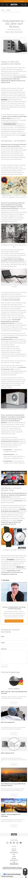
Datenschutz (14, 850)
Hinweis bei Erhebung (7, 876)
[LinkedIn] (17, 843)
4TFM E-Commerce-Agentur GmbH (18, 868)
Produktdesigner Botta (9, 124)
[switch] (25, 874)
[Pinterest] (14, 843)
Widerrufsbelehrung (14, 852)
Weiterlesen (14, 702)
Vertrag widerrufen (14, 863)
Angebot (23, 135)
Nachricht (4, 649)
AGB (14, 854)
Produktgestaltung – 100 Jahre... (12, 12)
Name (2, 636)
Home (2, 10)
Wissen (8, 10)
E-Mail (3, 642)
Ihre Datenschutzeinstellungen (13, 874)
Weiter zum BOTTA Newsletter (14, 621)
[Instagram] (11, 843)
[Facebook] (7, 843)
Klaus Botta (4, 99)
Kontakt (14, 856)
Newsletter (14, 858)
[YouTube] (20, 843)
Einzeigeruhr (10, 559)
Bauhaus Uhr (20, 567)
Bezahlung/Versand (14, 860)
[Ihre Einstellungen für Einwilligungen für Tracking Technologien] (26, 877)
